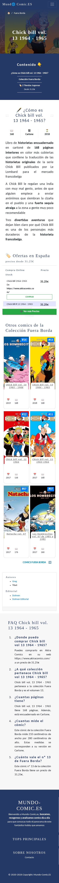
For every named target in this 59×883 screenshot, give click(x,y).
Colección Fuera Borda (29, 79)
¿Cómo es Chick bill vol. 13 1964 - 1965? (29, 73)
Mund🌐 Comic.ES (17, 4)
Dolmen (16, 595)
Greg (14, 581)
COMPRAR (29, 297)
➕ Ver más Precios (29, 311)
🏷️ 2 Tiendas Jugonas (29, 87)
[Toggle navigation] (52, 4)
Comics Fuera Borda (34, 562)
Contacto (29, 857)
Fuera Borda (19, 13)
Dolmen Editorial (20, 599)
